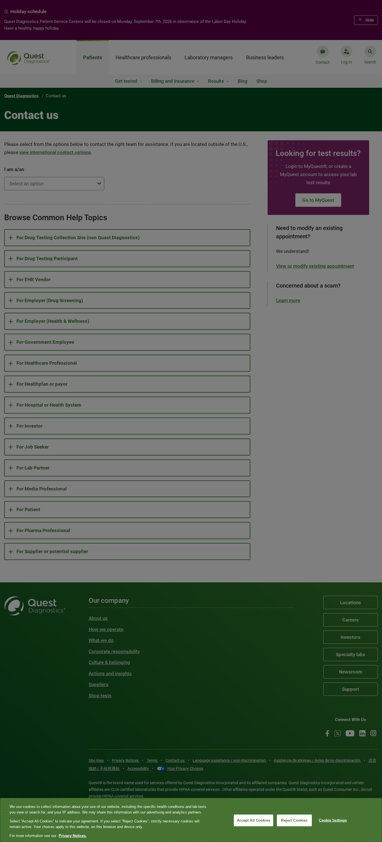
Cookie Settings (333, 820)
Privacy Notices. (73, 836)
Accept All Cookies (253, 820)
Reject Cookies (294, 820)
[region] (191, 820)
